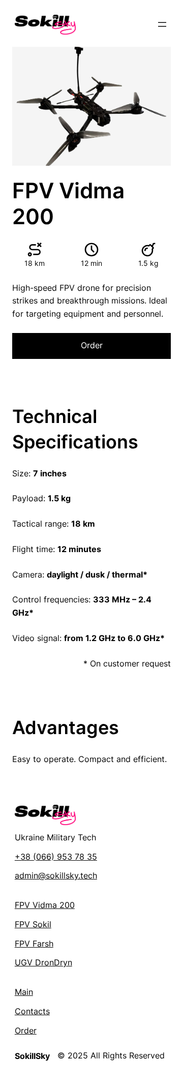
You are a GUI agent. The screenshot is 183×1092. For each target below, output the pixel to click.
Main (24, 992)
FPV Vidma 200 (45, 905)
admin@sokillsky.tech (56, 875)
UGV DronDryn (43, 962)
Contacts (32, 1011)
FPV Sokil (33, 924)
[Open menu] (162, 24)
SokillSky (32, 1056)
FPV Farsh (34, 943)
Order (92, 345)
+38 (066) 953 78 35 (56, 857)
